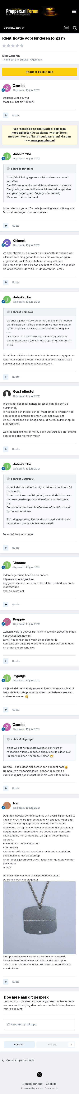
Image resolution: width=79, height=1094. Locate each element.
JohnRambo (22, 154)
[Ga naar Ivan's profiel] (7, 805)
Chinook (19, 241)
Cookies (51, 1083)
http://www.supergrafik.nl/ (18, 579)
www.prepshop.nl (43, 140)
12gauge (19, 563)
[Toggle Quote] (8, 168)
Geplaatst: (26, 90)
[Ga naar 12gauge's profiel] (7, 565)
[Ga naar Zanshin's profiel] (7, 88)
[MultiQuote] (5, 115)
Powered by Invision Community (39, 1088)
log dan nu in (35, 1005)
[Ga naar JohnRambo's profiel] (7, 156)
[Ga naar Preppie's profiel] (7, 622)
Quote (15, 115)
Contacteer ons (32, 1083)
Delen (20, 1044)
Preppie (19, 619)
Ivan (16, 803)
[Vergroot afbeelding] (26, 696)
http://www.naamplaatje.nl (23, 770)
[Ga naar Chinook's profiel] (7, 243)
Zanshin (14, 55)
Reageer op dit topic (39, 71)
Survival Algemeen (31, 59)
